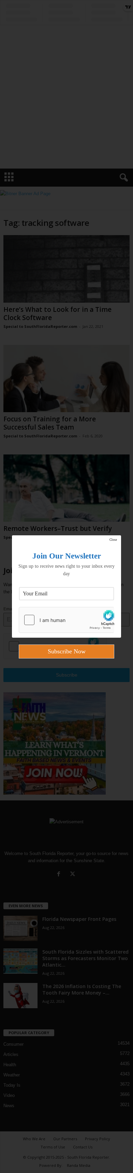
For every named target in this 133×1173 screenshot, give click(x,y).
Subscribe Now (67, 651)
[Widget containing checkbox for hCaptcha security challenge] (66, 620)
